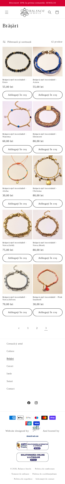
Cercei (10, 366)
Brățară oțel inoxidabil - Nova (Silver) (14, 298)
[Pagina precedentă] (19, 328)
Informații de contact (45, 479)
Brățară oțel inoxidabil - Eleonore (45, 135)
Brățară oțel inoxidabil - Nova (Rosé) (45, 244)
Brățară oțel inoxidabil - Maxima (14, 135)
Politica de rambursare (45, 469)
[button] (6, 12)
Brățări (10, 358)
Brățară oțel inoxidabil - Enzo (14, 81)
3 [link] (46, 328)
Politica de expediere (23, 479)
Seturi (10, 381)
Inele (9, 373)
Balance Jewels (24, 469)
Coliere (10, 351)
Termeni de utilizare (20, 474)
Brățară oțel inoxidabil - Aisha (14, 189)
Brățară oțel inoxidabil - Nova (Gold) (14, 244)
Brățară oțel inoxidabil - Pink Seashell (47, 298)
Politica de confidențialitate (44, 474)
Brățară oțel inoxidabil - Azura (45, 81)
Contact (10, 388)
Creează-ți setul (15, 343)
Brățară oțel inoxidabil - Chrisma (45, 189)
